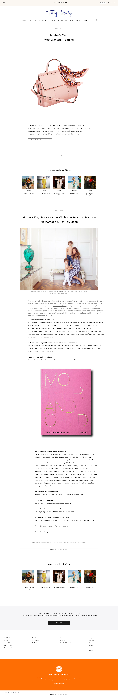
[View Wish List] (111, 2)
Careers (62, 640)
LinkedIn (91, 652)
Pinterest (91, 645)
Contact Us (6, 640)
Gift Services (35, 640)
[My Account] (108, 2)
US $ (4, 2)
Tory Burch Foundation (66, 642)
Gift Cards (34, 642)
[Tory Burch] (59, 2)
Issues (24, 20)
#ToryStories (40, 542)
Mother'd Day (62, 542)
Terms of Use (105, 693)
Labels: (45, 155)
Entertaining (62, 20)
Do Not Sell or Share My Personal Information (76, 693)
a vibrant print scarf (63, 131)
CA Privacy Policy (59, 693)
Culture (45, 20)
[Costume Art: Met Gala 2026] (59, 182)
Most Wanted (50, 155)
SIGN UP (59, 622)
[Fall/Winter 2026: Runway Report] (90, 182)
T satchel (86, 128)
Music (71, 20)
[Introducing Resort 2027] (43, 182)
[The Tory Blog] (59, 14)
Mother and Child (59, 306)
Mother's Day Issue (67, 155)
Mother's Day (58, 155)
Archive (85, 20)
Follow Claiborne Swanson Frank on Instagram (52, 526)
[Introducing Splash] (74, 182)
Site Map (112, 693)
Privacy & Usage (49, 693)
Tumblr (90, 647)
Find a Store (35, 637)
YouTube (91, 650)
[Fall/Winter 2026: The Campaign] (28, 182)
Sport (78, 20)
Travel (52, 20)
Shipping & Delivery (9, 647)
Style (30, 20)
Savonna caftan (61, 291)
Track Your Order (8, 645)
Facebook (91, 640)
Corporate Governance (94, 693)
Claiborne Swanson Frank (51, 542)
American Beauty (50, 301)
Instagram (91, 637)
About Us (62, 637)
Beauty (37, 20)
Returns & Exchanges (9, 642)
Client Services (8, 637)
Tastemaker (83, 542)
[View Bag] (114, 2)
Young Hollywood (73, 301)
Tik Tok (91, 642)
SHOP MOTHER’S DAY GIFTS (39, 140)
